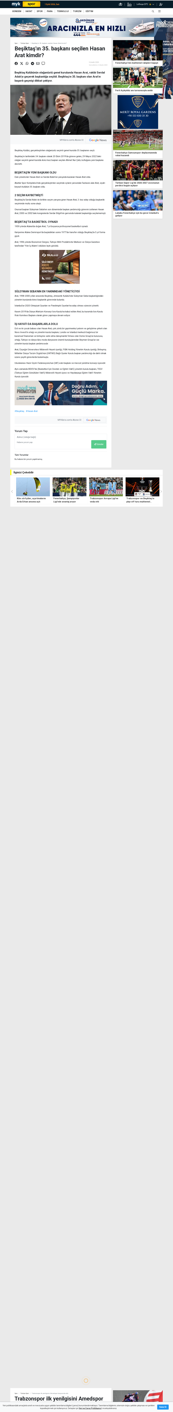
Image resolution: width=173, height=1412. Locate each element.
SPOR (40, 11)
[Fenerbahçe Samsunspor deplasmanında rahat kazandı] (138, 140)
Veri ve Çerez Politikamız (90, 1408)
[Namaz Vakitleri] (129, 4)
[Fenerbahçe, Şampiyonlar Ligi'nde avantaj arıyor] (32, 486)
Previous (114, 205)
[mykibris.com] (26, 4)
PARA (50, 11)
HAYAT (29, 11)
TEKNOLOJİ (63, 11)
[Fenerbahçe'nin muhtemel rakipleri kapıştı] (138, 50)
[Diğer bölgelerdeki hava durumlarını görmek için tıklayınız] (153, 4)
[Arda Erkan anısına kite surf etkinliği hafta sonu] (138, 200)
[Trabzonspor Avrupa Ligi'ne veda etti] (68, 486)
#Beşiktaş (19, 411)
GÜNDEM (16, 11)
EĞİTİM (89, 11)
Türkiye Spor (24, 43)
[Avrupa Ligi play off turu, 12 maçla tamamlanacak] (141, 486)
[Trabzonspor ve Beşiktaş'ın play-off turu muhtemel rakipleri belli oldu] (104, 486)
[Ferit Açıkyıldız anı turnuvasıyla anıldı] (138, 77)
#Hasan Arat (32, 411)
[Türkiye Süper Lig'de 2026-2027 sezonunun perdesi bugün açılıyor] (138, 170)
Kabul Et (163, 1407)
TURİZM (77, 11)
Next (162, 205)
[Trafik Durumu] (120, 4)
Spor (16, 43)
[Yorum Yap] (43, 63)
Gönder (100, 444)
